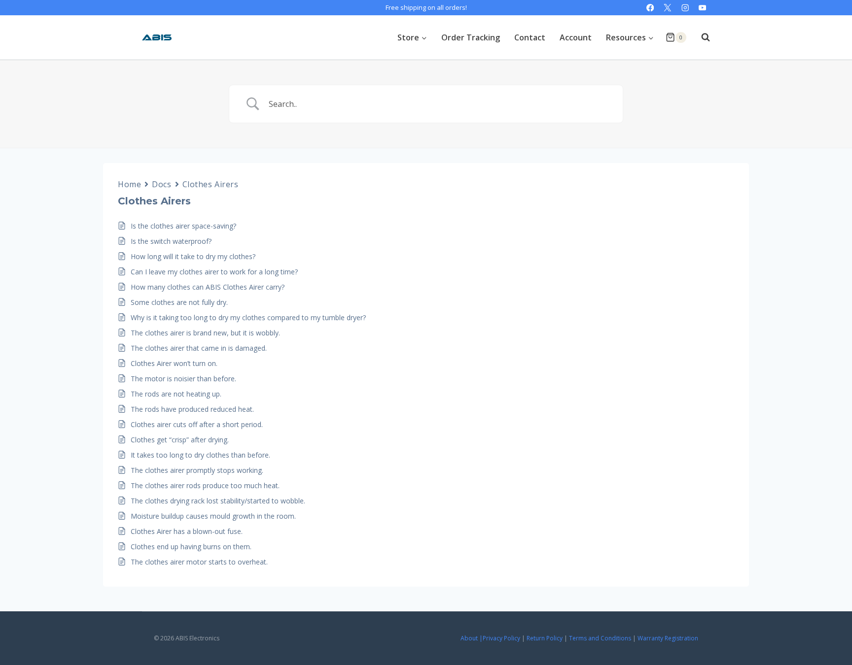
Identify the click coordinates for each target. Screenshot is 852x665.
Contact (529, 37)
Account (576, 37)
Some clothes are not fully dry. (179, 302)
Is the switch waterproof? (171, 241)
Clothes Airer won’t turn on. (174, 363)
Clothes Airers (210, 184)
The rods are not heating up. (176, 394)
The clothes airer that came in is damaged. (199, 348)
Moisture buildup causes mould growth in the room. (213, 516)
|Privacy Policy (499, 638)
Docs (161, 184)
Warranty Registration (668, 638)
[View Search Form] (700, 37)
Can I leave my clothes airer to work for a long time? (214, 271)
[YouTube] (702, 7)
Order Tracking (470, 37)
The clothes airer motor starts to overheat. (199, 561)
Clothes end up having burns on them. (191, 546)
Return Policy (545, 638)
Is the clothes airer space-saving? (183, 226)
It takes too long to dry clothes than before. (200, 455)
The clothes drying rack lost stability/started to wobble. (218, 500)
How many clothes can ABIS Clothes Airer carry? (207, 287)
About (469, 638)
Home (129, 184)
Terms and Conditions (600, 638)
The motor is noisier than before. (183, 378)
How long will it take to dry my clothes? (193, 256)
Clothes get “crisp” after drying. (180, 439)
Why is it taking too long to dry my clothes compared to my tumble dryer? (248, 317)
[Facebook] (650, 7)
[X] (667, 7)
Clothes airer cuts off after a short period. (197, 424)
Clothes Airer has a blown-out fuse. (187, 531)
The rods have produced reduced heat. (192, 409)
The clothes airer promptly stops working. (197, 470)
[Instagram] (685, 7)
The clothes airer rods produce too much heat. (205, 485)
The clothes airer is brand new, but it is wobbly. (205, 332)
